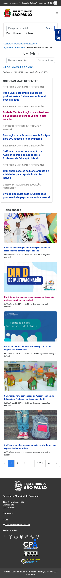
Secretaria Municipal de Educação (20, 43)
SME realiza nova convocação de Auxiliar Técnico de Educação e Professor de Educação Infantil (22, 155)
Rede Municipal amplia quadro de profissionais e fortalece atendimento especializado (25, 96)
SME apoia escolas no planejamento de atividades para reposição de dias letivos (26, 174)
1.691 (40, 463)
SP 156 (50, 3)
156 (6, 519)
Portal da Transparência (38, 3)
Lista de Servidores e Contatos (17, 525)
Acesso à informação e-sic (12, 3)
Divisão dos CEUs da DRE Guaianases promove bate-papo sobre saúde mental (26, 195)
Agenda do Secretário (14, 47)
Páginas (17, 33)
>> (49, 463)
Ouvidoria (25, 3)
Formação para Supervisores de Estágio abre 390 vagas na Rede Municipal (26, 137)
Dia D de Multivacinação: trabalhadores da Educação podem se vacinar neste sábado (26, 116)
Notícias (29, 33)
